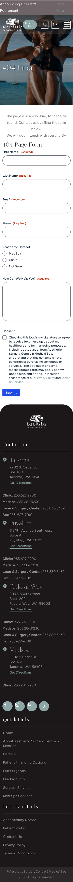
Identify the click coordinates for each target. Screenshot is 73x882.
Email (13, 199)
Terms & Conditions (19, 853)
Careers (9, 754)
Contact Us (12, 837)
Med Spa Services (17, 796)
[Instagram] (20, 706)
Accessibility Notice (19, 820)
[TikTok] (44, 706)
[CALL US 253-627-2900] (44, 24)
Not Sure (15, 266)
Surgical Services (17, 788)
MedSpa (15, 253)
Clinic (13, 260)
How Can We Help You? (26, 278)
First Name (17, 152)
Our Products (14, 779)
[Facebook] (7, 706)
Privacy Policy (45, 378)
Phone (14, 223)
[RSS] (32, 706)
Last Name (17, 175)
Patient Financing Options (24, 762)
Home (8, 733)
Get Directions (21, 483)
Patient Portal (14, 828)
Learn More (60, 7)
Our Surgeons (14, 771)
